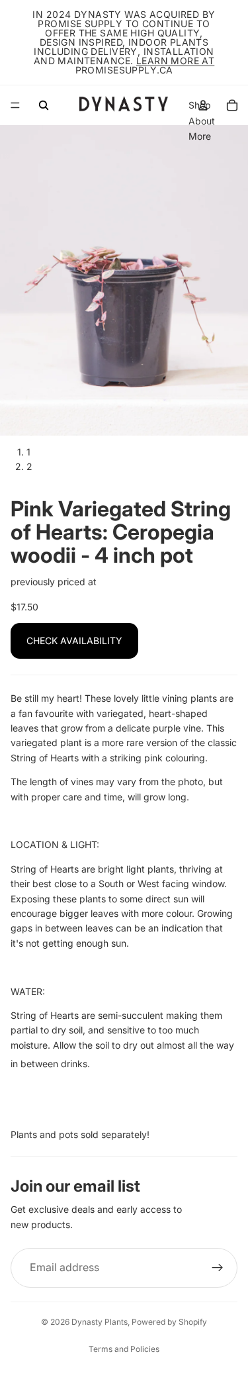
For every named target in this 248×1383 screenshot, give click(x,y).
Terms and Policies (124, 1349)
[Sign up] (217, 1268)
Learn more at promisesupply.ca (145, 65)
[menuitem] (200, 136)
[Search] (43, 105)
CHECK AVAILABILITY (74, 640)
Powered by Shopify (169, 1322)
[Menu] (15, 105)
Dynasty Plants (99, 1322)
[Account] (203, 105)
